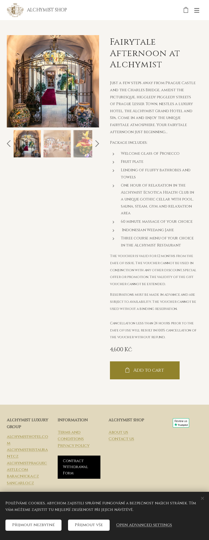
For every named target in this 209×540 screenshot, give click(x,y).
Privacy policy (74, 446)
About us (118, 432)
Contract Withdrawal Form (75, 467)
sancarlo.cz (20, 483)
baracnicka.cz (23, 476)
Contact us (121, 439)
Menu (196, 10)
